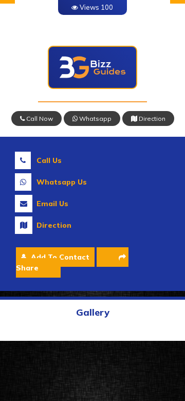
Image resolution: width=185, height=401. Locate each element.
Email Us (52, 203)
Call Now (39, 118)
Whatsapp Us (61, 182)
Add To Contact (59, 257)
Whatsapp (95, 118)
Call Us (49, 160)
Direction (151, 118)
